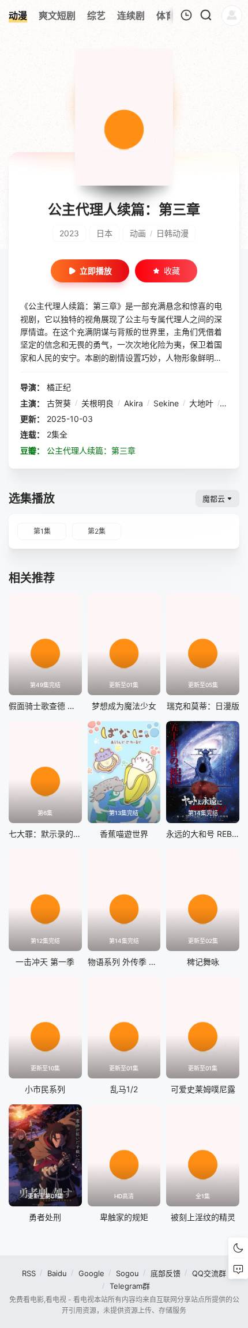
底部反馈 (166, 1273)
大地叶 (201, 403)
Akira (133, 403)
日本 (104, 233)
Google (91, 1273)
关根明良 (97, 403)
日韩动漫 (172, 233)
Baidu (57, 1273)
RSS (29, 1273)
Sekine (166, 403)
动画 (138, 233)
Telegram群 (130, 1286)
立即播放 (96, 271)
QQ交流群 (209, 1273)
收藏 (172, 271)
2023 (69, 233)
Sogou (127, 1273)
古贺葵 (59, 403)
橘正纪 (59, 387)
